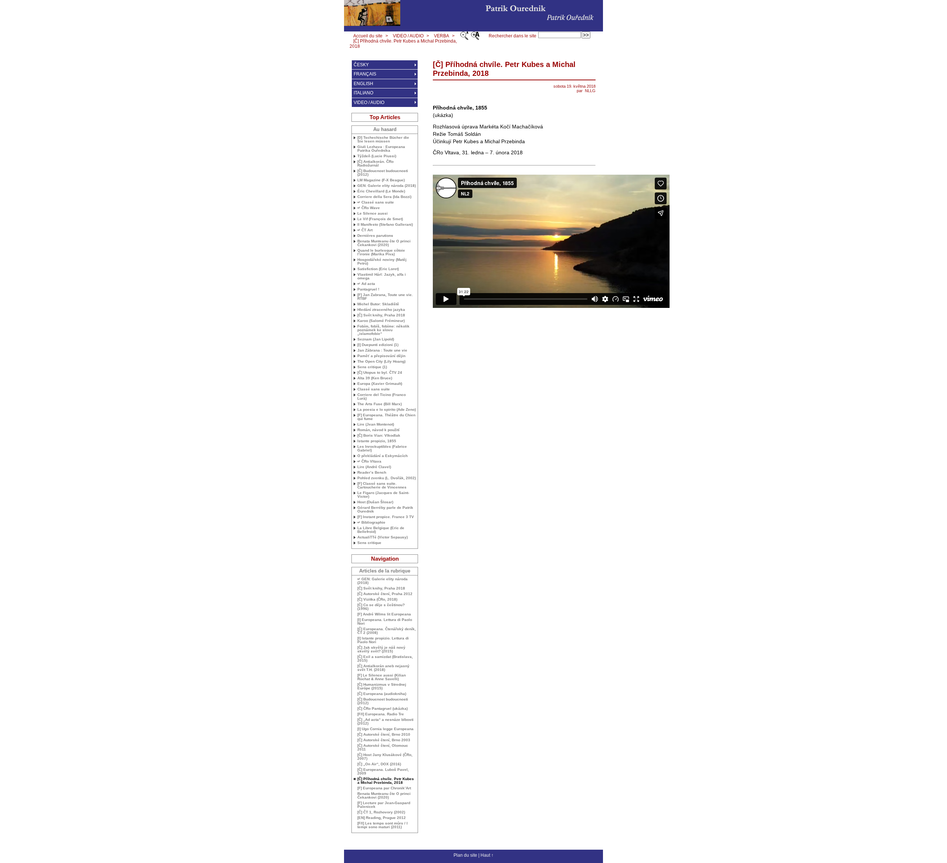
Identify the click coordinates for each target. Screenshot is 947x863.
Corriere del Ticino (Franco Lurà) (381, 396)
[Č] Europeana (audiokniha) (381, 694)
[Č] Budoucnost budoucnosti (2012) (382, 173)
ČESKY (361, 64)
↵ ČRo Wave (368, 208)
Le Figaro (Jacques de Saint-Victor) (383, 494)
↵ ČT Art (365, 230)
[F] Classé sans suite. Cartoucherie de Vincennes (382, 485)
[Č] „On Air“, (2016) (379, 764)
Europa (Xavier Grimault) (379, 384)
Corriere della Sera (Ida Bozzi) (384, 197)
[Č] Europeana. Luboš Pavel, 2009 (383, 771)
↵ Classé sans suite (375, 202)
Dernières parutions (375, 236)
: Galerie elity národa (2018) (386, 186)
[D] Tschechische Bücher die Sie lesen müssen (383, 139)
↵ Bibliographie (371, 522)
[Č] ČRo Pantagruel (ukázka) (382, 709)
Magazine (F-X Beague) (381, 180)
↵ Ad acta (366, 284)
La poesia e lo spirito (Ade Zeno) (386, 410)
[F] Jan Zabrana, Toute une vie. (385, 296)
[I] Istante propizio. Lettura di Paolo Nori (383, 640)
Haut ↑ (487, 855)
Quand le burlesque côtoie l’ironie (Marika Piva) (381, 252)
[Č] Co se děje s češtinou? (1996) (381, 607)
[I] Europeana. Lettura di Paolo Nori (384, 621)
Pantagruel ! (368, 289)
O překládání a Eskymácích (382, 456)
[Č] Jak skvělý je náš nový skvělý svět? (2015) (381, 649)
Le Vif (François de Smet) (380, 219)
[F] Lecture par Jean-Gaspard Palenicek (383, 805)
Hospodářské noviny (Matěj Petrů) (382, 261)
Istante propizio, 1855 (376, 441)
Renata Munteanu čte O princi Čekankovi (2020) (384, 243)
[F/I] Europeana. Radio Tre (380, 714)
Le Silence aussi (372, 213)
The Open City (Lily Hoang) (381, 361)
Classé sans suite (373, 389)
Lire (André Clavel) (374, 467)
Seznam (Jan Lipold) (375, 339)
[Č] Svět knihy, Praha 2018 (381, 315)
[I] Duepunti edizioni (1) (377, 345)
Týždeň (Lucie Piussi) (376, 156)
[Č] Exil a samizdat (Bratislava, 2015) (385, 658)
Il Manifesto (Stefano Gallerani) (385, 224)
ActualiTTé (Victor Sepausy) (382, 537)
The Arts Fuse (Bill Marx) (379, 404)
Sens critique (369, 543)
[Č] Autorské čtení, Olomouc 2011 (382, 747)
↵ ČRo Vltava (369, 461)
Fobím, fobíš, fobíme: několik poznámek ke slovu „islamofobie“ (383, 330)
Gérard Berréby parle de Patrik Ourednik (385, 509)
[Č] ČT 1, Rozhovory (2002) (381, 812)
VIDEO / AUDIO (408, 35)
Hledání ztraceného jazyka (381, 310)
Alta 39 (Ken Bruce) (374, 378)
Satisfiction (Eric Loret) (378, 269)
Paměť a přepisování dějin (381, 356)
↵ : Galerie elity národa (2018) (382, 581)
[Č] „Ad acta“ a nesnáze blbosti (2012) (385, 721)
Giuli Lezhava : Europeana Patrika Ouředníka (381, 148)
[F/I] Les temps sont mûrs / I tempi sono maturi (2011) (382, 825)
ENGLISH (363, 83)
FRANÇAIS (365, 74)
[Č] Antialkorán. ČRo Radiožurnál (375, 163)
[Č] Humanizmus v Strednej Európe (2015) (381, 686)
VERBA (441, 35)
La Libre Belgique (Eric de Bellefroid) (380, 530)
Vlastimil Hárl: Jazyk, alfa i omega (381, 276)
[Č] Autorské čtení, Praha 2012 (384, 594)
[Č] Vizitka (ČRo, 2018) (377, 599)
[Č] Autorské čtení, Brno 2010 (383, 734)
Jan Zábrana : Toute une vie (382, 350)
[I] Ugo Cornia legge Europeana (385, 729)
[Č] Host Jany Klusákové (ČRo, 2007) (384, 756)
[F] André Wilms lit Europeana (384, 614)
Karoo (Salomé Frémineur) (381, 321)
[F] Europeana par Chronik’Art (384, 788)
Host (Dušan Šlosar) (375, 502)
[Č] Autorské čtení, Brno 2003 (383, 740)
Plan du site (465, 855)
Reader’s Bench (371, 472)
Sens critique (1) (372, 367)
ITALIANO (363, 92)
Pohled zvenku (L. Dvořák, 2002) (386, 478)
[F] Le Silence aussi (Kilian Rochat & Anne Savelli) (381, 677)
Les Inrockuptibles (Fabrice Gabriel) (382, 448)
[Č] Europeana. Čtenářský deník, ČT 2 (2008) (386, 631)
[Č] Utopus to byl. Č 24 (379, 373)
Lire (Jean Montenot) (375, 424)
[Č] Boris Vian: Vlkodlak (378, 435)
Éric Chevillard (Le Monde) (381, 191)
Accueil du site (367, 35)
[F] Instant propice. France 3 (385, 517)
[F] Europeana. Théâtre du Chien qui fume (386, 417)
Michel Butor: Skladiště (378, 304)
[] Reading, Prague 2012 (381, 818)
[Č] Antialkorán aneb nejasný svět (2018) (383, 668)
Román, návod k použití (378, 430)
